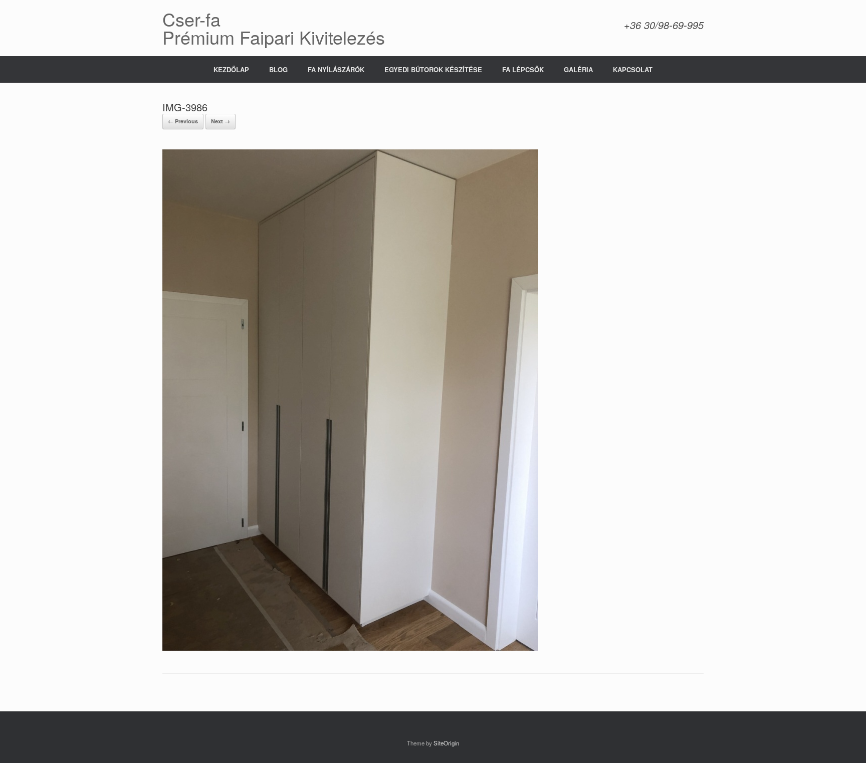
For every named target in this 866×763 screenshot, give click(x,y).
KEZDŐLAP (231, 69)
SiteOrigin (446, 743)
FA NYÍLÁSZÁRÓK (336, 69)
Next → (220, 121)
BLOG (278, 69)
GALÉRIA (578, 69)
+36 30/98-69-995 (664, 25)
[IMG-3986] (350, 648)
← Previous (183, 121)
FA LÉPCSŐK (523, 69)
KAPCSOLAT (633, 69)
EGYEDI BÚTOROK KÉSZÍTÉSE (433, 69)
